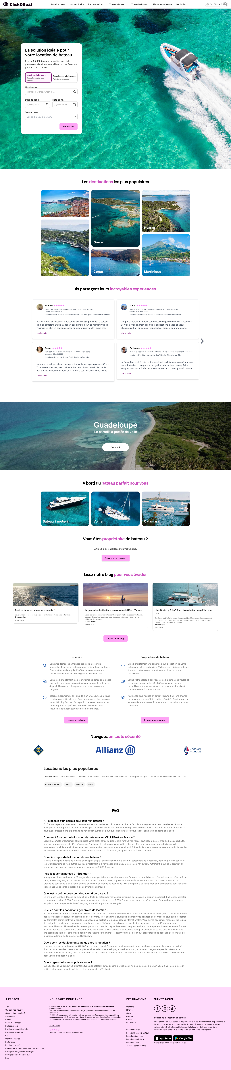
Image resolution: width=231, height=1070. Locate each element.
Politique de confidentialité (16, 1029)
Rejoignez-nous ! (12, 1045)
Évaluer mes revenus (115, 558)
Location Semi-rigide (135, 1039)
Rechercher (68, 126)
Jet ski (68, 784)
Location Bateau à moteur (137, 1033)
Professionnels (11, 1026)
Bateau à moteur (52, 784)
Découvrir (116, 447)
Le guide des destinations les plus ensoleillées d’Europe (113, 610)
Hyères (129, 1010)
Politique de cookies (14, 1032)
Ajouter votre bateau (162, 4)
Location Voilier (133, 1029)
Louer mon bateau (13, 1023)
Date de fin (57, 99)
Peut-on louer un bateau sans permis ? (35, 610)
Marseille (130, 1007)
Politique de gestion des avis (17, 1055)
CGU (7, 1035)
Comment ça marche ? (15, 1013)
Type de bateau (32, 112)
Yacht (90, 784)
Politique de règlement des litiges (19, 1051)
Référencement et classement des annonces (24, 1048)
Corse (128, 1013)
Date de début (32, 99)
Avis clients (54, 1026)
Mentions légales (12, 1039)
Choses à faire (77, 4)
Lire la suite (41, 333)
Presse (8, 1019)
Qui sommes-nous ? (13, 1010)
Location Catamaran (135, 1036)
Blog (7, 1058)
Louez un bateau (76, 720)
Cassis (129, 1019)
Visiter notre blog (115, 638)
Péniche (79, 784)
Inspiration (181, 4)
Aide (7, 1007)
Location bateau (58, 4)
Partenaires (10, 1042)
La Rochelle (131, 1023)
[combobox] (46, 91)
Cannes (129, 1016)
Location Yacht (132, 1042)
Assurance (10, 1016)
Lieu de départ (31, 87)
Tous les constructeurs (136, 1045)
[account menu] (225, 4)
